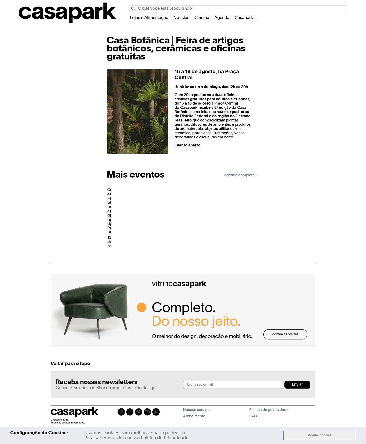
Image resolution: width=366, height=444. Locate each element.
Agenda (221, 18)
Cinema (201, 18)
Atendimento (194, 416)
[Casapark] (67, 22)
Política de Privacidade (165, 438)
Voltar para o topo (70, 364)
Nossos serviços (197, 410)
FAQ (253, 416)
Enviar (297, 384)
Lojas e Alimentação (149, 18)
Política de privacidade (268, 410)
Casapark (243, 18)
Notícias (181, 18)
